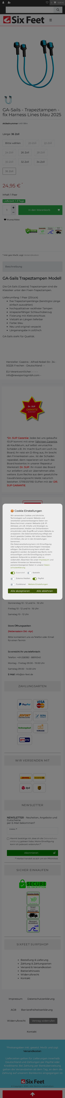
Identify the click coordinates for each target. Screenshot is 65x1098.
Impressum (44, 559)
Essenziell (20, 572)
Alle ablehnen (45, 590)
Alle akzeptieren (20, 590)
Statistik (36, 572)
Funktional (21, 584)
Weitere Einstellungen (38, 584)
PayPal (41, 578)
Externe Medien (23, 578)
